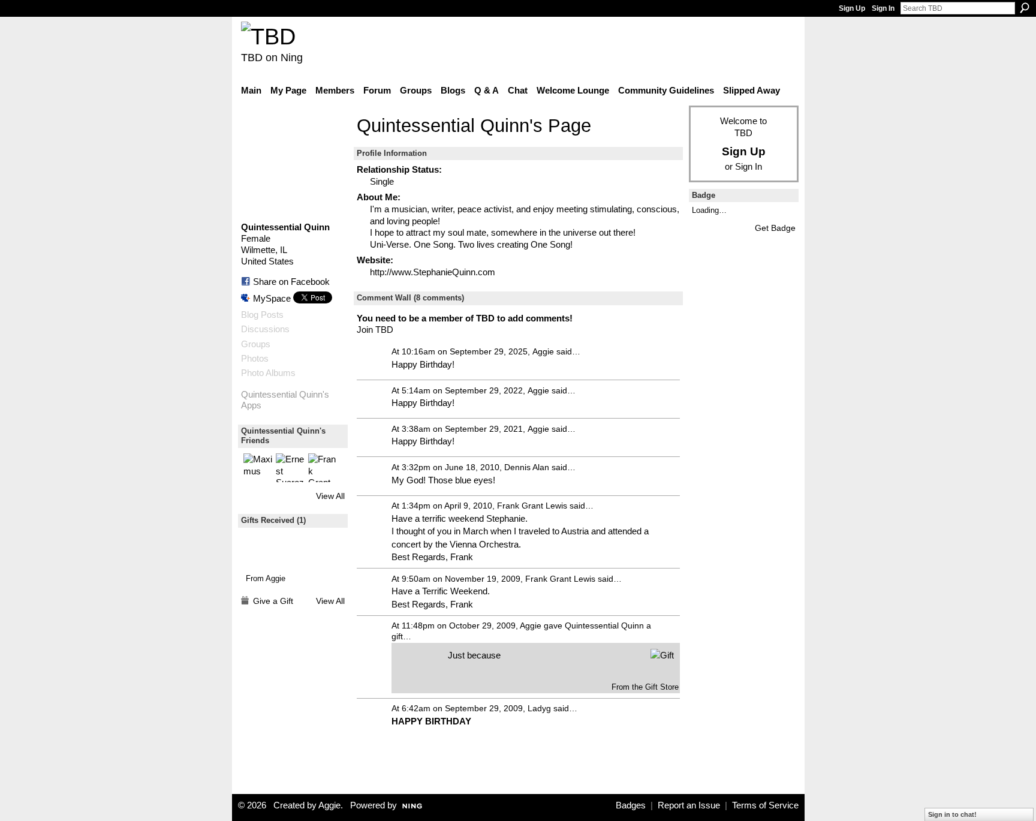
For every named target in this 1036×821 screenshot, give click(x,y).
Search (1024, 7)
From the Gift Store (645, 686)
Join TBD (375, 329)
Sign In (883, 8)
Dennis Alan (526, 467)
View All (330, 496)
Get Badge (775, 228)
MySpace (272, 298)
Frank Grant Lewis (532, 505)
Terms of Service (765, 805)
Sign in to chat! (952, 814)
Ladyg (539, 708)
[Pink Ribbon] (266, 550)
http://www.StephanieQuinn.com (432, 272)
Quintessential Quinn (604, 625)
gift (397, 636)
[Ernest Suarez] (290, 467)
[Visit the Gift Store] (662, 654)
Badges (631, 805)
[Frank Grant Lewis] (322, 467)
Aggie (275, 578)
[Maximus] (257, 467)
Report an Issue (689, 805)
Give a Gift (273, 601)
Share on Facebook (291, 281)
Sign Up (852, 8)
